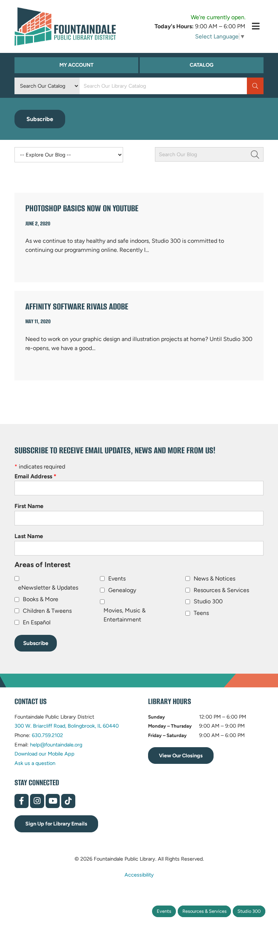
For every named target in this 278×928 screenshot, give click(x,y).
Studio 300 (249, 911)
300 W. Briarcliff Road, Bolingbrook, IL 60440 (66, 726)
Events (164, 911)
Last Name (28, 536)
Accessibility (139, 874)
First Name (28, 506)
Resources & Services (204, 911)
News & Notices (214, 578)
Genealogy (122, 590)
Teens (201, 612)
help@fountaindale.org (56, 744)
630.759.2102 (47, 735)
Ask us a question (34, 763)
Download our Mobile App (44, 753)
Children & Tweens (47, 610)
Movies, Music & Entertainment (125, 615)
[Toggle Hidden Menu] (256, 26)
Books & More (40, 599)
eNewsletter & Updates (48, 587)
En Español (37, 622)
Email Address (35, 476)
